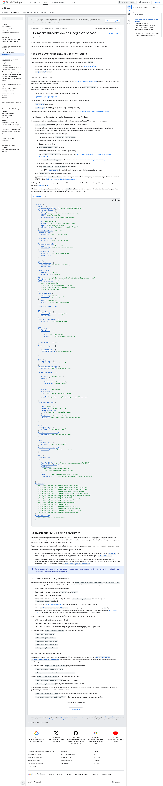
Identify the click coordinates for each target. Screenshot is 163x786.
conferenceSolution (46, 210)
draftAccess (45, 342)
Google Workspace (47, 28)
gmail (39, 327)
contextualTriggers (46, 346)
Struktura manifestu (90, 66)
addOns (38, 204)
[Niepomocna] (119, 28)
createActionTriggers (46, 402)
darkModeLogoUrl (47, 476)
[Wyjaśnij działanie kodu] (112, 200)
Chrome (59, 774)
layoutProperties (45, 270)
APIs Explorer (64, 763)
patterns (44, 378)
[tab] (37, 196)
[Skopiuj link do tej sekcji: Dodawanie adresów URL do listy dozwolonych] (82, 533)
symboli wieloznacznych (54, 604)
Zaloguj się (157, 2)
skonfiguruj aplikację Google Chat (86, 81)
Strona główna (35, 2)
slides (40, 440)
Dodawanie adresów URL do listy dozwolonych (61, 179)
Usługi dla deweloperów (35, 757)
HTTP (48, 185)
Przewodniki (15, 12)
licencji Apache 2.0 (110, 717)
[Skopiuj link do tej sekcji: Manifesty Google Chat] (54, 77)
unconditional (47, 350)
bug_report (154, 8)
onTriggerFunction (48, 352)
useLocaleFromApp (45, 306)
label (42, 246)
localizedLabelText (47, 391)
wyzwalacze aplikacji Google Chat (46, 97)
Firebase (68, 774)
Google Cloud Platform (81, 774)
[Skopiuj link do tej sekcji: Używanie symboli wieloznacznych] (63, 653)
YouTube (96, 763)
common (40, 261)
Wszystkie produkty (57, 2)
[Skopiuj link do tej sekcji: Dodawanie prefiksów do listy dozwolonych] (71, 579)
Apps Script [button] (37, 196)
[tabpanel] (76, 363)
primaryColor (45, 272)
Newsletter (97, 757)
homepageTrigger (45, 251)
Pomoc (51, 12)
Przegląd (5, 12)
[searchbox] (12, 18)
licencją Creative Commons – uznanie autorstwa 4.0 (72, 717)
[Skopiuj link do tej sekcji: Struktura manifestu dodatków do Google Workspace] (89, 54)
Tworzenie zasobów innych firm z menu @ (91, 160)
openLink (44, 302)
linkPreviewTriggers (46, 372)
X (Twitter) (97, 760)
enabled (43, 255)
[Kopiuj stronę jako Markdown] (39, 37)
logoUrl (43, 214)
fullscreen (157, 8)
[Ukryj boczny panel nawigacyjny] (23, 782)
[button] (12, 52)
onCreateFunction (47, 217)
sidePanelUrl (46, 463)
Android (51, 774)
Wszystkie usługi (106, 774)
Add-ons (6, 8)
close (160, 8)
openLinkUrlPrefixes (46, 282)
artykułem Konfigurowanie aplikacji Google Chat (93, 111)
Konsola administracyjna (68, 754)
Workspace (18, 2)
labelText (44, 389)
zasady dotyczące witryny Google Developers (58, 719)
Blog (95, 754)
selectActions (45, 331)
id (41, 212)
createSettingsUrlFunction (48, 208)
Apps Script (41, 185)
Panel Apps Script (66, 757)
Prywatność (37, 782)
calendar (41, 206)
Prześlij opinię (113, 33)
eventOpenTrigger (45, 233)
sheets (40, 425)
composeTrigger (44, 329)
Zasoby (73, 2)
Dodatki (45, 2)
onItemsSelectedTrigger (47, 319)
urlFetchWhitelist (42, 516)
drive (39, 310)
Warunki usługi (32, 766)
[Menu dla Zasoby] (77, 2)
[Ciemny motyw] (115, 200)
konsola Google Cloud (67, 760)
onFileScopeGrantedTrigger (48, 367)
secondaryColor (46, 274)
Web (40, 459)
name (42, 216)
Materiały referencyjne (30, 12)
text (45, 335)
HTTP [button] (45, 196)
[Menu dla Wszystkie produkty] (66, 2)
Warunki (30, 782)
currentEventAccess (46, 231)
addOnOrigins (46, 467)
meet (39, 455)
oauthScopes (40, 484)
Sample (43, 12)
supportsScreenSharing (50, 465)
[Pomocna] (116, 28)
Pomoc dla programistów (35, 763)
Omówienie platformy (34, 754)
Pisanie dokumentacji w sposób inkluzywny (52, 571)
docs (39, 359)
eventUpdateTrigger (46, 238)
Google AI (95, 774)
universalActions (45, 293)
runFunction (45, 234)
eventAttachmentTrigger (47, 244)
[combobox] (127, 2)
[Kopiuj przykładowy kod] (118, 200)
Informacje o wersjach (34, 760)
